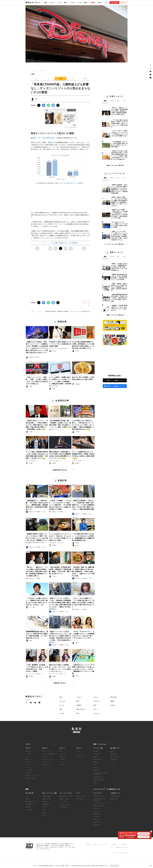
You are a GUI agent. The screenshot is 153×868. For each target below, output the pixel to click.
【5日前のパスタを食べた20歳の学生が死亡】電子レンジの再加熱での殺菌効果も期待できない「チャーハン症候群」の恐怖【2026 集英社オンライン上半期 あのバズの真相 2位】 (119, 155)
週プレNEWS (114, 754)
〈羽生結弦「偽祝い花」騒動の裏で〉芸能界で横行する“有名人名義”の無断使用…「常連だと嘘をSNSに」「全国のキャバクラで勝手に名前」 (83, 571)
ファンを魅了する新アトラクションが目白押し (64, 243)
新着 (45, 2)
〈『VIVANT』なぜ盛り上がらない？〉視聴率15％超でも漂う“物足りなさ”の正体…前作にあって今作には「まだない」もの (36, 601)
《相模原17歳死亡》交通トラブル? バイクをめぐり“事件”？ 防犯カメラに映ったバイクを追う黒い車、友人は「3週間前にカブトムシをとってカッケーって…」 (37, 538)
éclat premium (96, 816)
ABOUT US (89, 844)
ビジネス (72, 2)
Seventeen (96, 751)
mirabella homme (97, 822)
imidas (44, 815)
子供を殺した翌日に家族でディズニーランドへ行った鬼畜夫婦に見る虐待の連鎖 (60, 344)
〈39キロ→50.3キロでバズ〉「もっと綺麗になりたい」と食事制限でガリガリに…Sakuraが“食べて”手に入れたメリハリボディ (83, 635)
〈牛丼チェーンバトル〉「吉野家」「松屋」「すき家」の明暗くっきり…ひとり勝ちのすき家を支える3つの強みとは (37, 380)
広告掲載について (115, 844)
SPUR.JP (95, 762)
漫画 (77, 701)
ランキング (52, 2)
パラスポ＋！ (114, 762)
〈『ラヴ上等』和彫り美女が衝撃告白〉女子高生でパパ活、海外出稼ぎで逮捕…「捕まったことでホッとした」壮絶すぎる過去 (119, 123)
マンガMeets (62, 764)
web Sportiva (114, 759)
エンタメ (79, 2)
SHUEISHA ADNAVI (115, 796)
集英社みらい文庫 (80, 796)
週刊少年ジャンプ (30, 751)
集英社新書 (44, 801)
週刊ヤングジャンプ (46, 751)
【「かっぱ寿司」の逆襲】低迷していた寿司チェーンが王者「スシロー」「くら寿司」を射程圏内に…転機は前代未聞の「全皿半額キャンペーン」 (60, 381)
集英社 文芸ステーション (31, 801)
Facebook (43, 105)
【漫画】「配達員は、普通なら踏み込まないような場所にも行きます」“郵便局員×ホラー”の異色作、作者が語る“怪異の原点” (119, 287)
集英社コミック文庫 (30, 778)
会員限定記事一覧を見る (59, 470)
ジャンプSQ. (28, 754)
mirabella (95, 819)
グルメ (95, 709)
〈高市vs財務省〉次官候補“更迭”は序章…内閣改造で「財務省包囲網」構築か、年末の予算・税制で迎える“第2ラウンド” (60, 570)
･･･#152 (84, 78)
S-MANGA (28, 772)
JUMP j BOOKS (63, 807)
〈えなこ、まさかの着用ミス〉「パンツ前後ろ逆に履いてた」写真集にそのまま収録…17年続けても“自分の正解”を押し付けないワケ (83, 602)
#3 (49, 78)
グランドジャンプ (46, 762)
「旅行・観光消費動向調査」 (46, 138)
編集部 (112, 701)
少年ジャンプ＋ (29, 762)
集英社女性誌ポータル (98, 777)
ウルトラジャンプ (46, 764)
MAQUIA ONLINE (97, 759)
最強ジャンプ (29, 759)
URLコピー (58, 105)
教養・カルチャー (53, 339)
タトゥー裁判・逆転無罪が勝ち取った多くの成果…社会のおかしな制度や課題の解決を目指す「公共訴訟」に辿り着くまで (37, 455)
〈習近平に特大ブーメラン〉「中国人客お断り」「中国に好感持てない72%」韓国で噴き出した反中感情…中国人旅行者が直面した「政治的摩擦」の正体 (37, 425)
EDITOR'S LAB (114, 798)
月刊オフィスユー (80, 756)
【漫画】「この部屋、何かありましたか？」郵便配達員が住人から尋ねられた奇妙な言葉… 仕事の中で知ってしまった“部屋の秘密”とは (119, 267)
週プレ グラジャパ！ (115, 756)
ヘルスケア (51, 531)
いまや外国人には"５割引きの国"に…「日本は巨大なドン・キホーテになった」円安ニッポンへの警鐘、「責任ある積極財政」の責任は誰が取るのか (83, 425)
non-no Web (96, 754)
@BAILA (95, 756)
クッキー (78, 751)
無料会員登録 (114, 2)
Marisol (95, 767)
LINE (48, 105)
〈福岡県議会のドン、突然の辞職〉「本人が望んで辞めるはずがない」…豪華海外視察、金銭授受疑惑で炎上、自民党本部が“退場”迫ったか (37, 505)
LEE (94, 764)
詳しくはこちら (114, 865)
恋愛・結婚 (113, 697)
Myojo (112, 751)
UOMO (95, 782)
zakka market (96, 824)
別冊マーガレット (64, 756)
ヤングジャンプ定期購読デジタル (50, 754)
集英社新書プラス (46, 804)
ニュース (59, 2)
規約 (112, 847)
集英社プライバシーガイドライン (101, 844)
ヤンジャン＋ (45, 756)
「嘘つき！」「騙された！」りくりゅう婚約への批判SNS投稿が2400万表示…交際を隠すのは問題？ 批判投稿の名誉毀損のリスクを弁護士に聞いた (37, 571)
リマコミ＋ (62, 762)
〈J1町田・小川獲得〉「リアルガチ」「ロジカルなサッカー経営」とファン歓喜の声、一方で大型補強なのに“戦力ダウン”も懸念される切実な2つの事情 (60, 505)
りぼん (61, 751)
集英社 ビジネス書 (46, 798)
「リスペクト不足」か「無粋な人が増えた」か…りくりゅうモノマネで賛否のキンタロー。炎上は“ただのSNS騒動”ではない (119, 133)
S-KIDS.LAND (79, 798)
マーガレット (63, 754)
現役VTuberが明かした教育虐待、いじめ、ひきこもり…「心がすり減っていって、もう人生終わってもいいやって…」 (60, 668)
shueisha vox (96, 808)
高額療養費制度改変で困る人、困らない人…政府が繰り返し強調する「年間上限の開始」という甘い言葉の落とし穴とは (37, 635)
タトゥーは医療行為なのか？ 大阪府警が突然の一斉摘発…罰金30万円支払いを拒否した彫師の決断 (83, 455)
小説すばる (28, 798)
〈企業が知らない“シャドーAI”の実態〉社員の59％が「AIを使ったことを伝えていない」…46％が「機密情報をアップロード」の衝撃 (83, 669)
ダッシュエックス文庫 (65, 804)
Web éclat (95, 770)
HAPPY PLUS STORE (98, 805)
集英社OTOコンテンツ (98, 796)
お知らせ (113, 705)
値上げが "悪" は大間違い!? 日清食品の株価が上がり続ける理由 (83, 378)
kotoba (44, 809)
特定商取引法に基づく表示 (121, 847)
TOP (32, 311)
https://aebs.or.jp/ (45, 848)
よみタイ (44, 807)
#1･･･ (37, 78)
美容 (94, 705)
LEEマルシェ (96, 811)
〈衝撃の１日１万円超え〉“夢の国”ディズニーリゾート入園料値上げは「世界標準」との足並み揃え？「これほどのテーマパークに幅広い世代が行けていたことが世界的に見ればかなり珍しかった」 (37, 347)
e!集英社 (44, 812)
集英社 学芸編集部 (46, 796)
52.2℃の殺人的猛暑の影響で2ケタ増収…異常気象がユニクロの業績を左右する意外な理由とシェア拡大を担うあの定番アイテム (83, 345)
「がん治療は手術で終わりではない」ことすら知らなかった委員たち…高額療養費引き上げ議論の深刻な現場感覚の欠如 (83, 537)
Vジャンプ (28, 756)
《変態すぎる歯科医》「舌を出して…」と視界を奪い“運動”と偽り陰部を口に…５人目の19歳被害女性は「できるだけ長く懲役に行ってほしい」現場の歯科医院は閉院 (83, 505)
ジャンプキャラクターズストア (100, 803)
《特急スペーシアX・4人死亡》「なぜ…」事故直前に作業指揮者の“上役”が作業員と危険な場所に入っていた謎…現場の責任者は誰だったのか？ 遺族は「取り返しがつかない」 (60, 603)
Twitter (38, 105)
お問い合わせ (124, 844)
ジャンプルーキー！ (30, 767)
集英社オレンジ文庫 (64, 798)
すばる (27, 796)
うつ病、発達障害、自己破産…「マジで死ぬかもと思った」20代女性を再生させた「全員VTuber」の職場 (37, 668)
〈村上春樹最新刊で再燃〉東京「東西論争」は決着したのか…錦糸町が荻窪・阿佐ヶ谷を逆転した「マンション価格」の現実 (60, 424)
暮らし (78, 713)
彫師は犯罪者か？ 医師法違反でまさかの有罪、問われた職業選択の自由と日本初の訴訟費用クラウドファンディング (60, 455)
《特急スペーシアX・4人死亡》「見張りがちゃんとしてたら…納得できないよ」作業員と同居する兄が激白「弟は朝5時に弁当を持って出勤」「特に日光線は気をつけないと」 (60, 637)
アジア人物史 (29, 809)
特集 (61, 709)
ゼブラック (28, 764)
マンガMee (62, 759)
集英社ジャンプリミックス (32, 775)
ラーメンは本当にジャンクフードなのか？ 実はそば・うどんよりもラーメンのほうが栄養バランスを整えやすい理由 (60, 537)
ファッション (96, 713)
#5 (72, 78)
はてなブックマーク (53, 105)
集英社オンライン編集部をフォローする (116, 380)
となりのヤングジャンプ (48, 759)
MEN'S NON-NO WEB (98, 779)
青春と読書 (28, 807)
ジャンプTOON (29, 770)
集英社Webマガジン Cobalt (66, 796)
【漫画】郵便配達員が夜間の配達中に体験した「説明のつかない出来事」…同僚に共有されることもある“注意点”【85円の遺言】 (119, 298)
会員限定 (93, 2)
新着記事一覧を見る (60, 683)
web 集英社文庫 (29, 804)
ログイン (123, 2)
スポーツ (51, 498)
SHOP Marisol (96, 813)
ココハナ (78, 754)
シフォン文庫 (63, 801)
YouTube (150, 75)
